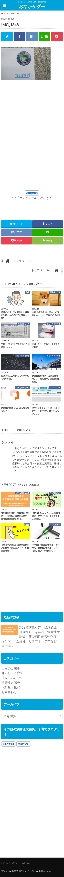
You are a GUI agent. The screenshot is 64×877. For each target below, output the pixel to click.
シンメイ (7, 442)
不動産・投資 (10, 687)
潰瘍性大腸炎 (10, 682)
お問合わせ (9, 692)
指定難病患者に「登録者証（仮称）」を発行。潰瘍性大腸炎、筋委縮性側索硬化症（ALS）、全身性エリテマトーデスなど (30, 636)
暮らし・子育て (12, 673)
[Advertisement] (30, 113)
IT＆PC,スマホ (11, 678)
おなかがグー (32, 6)
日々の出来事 (10, 668)
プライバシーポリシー (10, 863)
